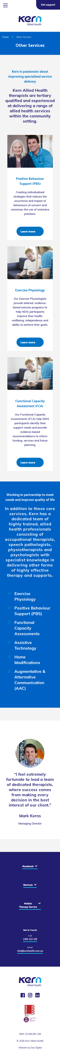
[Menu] (5, 6)
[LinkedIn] (37, 995)
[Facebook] (23, 995)
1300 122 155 (30, 939)
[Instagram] (30, 995)
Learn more (27, 231)
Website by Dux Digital (30, 1047)
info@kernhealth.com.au (30, 950)
